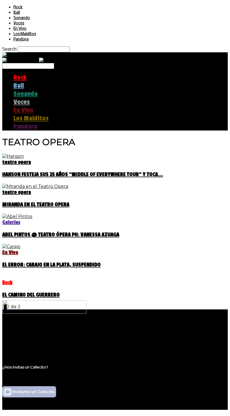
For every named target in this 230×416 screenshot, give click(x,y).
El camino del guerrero (31, 294)
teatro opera (16, 162)
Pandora (21, 39)
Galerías (11, 222)
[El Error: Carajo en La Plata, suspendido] (11, 246)
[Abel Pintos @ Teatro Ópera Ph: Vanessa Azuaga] (17, 216)
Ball (16, 13)
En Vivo (19, 29)
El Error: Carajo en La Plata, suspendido (51, 264)
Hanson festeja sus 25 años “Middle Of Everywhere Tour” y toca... (82, 174)
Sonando (21, 18)
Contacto (23, 346)
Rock (18, 7)
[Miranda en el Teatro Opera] (35, 186)
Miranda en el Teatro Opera (35, 204)
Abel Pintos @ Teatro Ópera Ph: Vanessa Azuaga (60, 234)
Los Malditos (24, 34)
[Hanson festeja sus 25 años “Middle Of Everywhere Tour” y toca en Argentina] (13, 156)
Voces (18, 23)
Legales (22, 335)
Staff (18, 340)
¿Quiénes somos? (32, 330)
